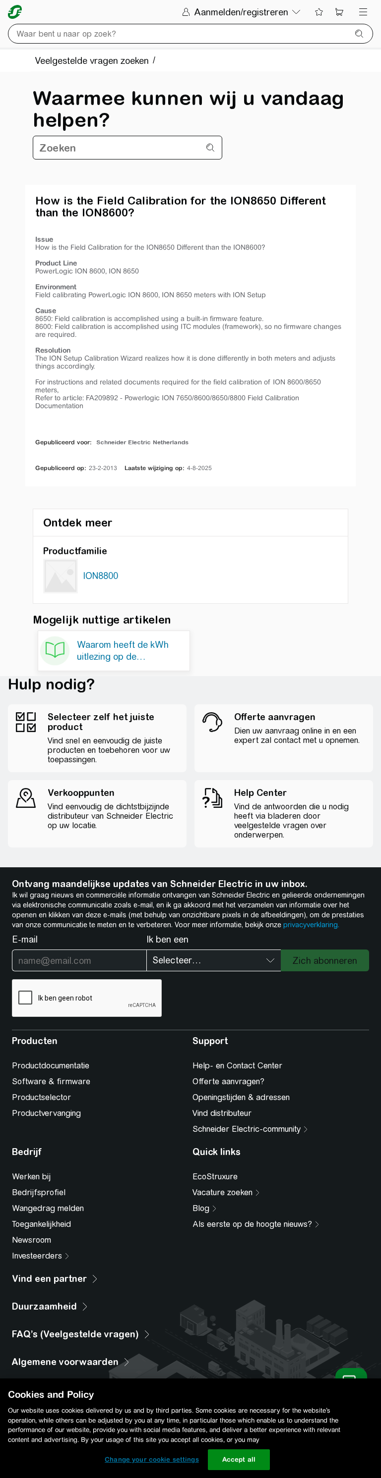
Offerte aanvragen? (228, 1081)
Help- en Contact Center (237, 1065)
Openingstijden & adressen (241, 1097)
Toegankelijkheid (41, 1224)
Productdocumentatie (50, 1065)
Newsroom (31, 1240)
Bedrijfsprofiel (38, 1192)
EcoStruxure (215, 1176)
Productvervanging (46, 1113)
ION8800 (100, 576)
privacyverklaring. (311, 925)
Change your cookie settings (152, 1459)
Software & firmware (51, 1081)
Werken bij (31, 1176)
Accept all (238, 1459)
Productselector (41, 1097)
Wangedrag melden (48, 1208)
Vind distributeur (222, 1113)
